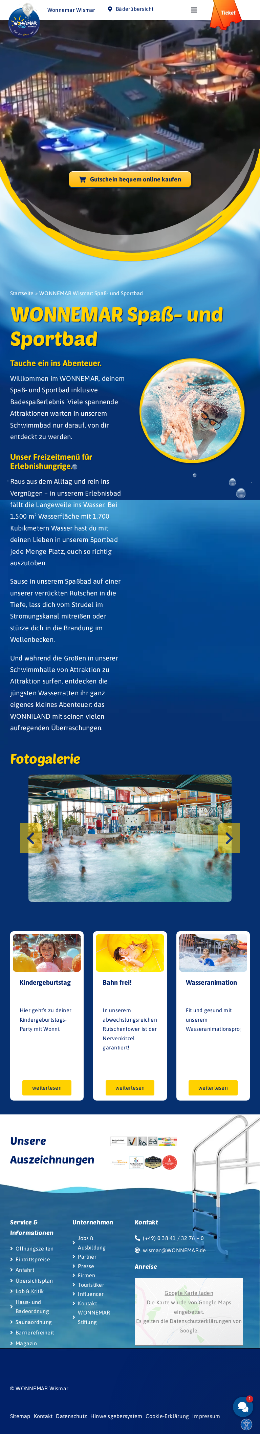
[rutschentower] (130, 937)
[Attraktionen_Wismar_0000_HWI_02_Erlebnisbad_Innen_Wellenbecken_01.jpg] (130, 838)
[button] (31, 838)
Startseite (22, 293)
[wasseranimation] (213, 937)
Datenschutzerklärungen (200, 1321)
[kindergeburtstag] (47, 937)
